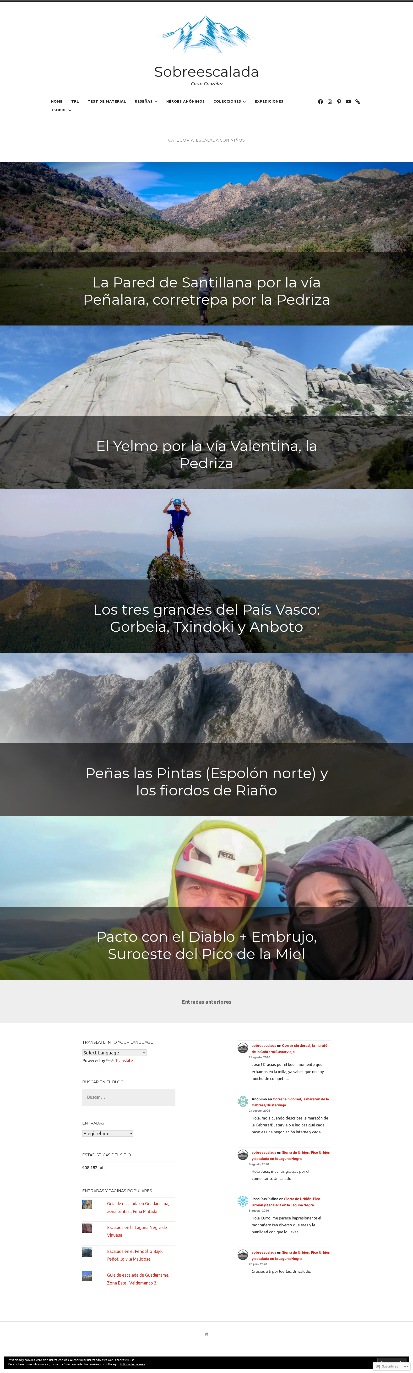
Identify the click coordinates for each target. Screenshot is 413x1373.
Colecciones (227, 101)
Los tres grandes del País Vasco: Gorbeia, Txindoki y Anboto (206, 618)
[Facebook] (320, 101)
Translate (124, 1060)
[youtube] (348, 101)
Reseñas (144, 101)
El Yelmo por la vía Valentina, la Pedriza (206, 454)
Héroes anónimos (185, 101)
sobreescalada (264, 1045)
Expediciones (269, 101)
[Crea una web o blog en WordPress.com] (206, 1334)
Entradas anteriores (206, 1002)
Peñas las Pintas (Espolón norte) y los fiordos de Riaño (206, 781)
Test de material (107, 101)
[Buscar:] (128, 1097)
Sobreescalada (206, 71)
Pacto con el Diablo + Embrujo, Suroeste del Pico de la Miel (206, 945)
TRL (75, 101)
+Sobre (59, 110)
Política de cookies (132, 1364)
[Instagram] (330, 101)
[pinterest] (339, 101)
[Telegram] (358, 101)
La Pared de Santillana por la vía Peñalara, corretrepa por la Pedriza (206, 291)
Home (57, 101)
